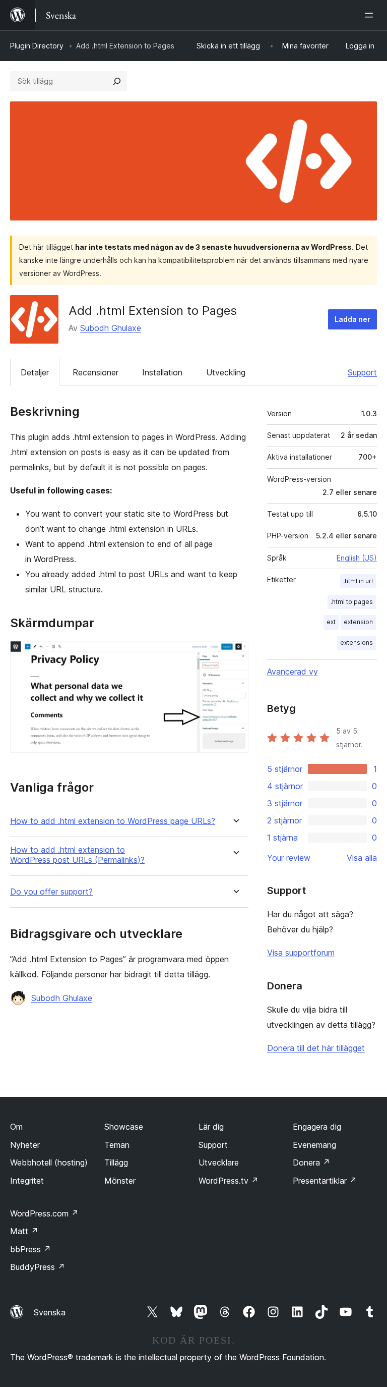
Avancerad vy (292, 672)
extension (358, 622)
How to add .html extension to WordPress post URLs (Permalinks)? (77, 854)
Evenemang (314, 1145)
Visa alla (362, 858)
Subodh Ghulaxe (110, 328)
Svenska (50, 1312)
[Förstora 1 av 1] (235, 654)
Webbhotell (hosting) (49, 1162)
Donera (311, 1162)
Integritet (27, 1181)
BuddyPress (37, 1267)
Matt (24, 1231)
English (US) (357, 557)
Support (362, 372)
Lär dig (211, 1127)
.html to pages (352, 601)
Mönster (120, 1181)
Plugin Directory (36, 45)
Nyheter (25, 1145)
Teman (117, 1145)
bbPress (30, 1249)
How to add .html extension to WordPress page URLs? (112, 821)
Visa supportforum (301, 953)
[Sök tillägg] (117, 81)
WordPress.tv (229, 1181)
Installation (162, 372)
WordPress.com (44, 1213)
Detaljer (35, 372)
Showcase (123, 1127)
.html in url (358, 581)
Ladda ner (352, 319)
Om (16, 1127)
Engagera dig (317, 1127)
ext (331, 622)
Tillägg (116, 1162)
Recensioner (95, 372)
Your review (288, 858)
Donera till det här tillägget (316, 1048)
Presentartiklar (325, 1181)
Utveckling (225, 372)
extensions (356, 642)
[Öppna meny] (371, 15)
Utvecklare (219, 1162)
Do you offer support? (51, 892)
